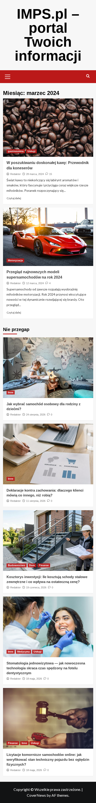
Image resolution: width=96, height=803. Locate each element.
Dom (32, 565)
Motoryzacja (15, 260)
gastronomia (16, 151)
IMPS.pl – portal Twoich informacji (48, 35)
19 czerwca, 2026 (36, 587)
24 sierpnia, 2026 (35, 414)
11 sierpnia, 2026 (35, 500)
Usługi (31, 151)
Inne (10, 392)
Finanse (44, 565)
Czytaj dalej (14, 198)
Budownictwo (16, 565)
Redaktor (15, 174)
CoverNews (36, 795)
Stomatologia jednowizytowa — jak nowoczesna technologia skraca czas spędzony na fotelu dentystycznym (46, 668)
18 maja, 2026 (34, 678)
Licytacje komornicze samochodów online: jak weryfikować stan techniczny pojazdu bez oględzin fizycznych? (48, 759)
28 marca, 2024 (35, 174)
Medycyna (23, 651)
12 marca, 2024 (35, 283)
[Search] (88, 76)
